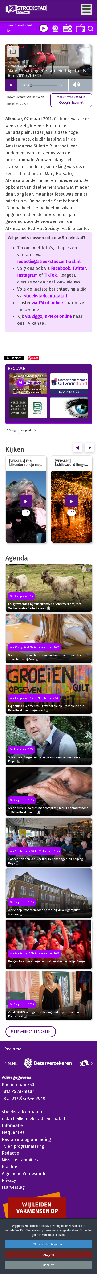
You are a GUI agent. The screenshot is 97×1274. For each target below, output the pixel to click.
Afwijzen (48, 1255)
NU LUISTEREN (66, 28)
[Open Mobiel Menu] (86, 9)
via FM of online (47, 302)
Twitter (79, 268)
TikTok (50, 275)
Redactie (10, 1153)
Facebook (60, 268)
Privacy (9, 1180)
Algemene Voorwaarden (25, 1173)
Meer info (49, 1265)
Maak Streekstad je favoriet (71, 99)
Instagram (27, 275)
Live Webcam (54, 28)
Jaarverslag (13, 1187)
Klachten (11, 1166)
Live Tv (79, 28)
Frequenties (13, 1132)
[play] (43, 28)
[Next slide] (91, 1063)
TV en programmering (23, 1146)
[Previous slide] (6, 1063)
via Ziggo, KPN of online (48, 316)
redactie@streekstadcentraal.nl (49, 261)
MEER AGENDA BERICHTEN (31, 1032)
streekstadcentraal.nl (45, 296)
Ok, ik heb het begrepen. (48, 1244)
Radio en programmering (26, 1139)
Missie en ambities (20, 1160)
